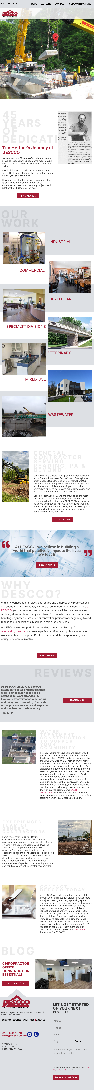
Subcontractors (80, 3)
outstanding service (13, 631)
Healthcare (61, 299)
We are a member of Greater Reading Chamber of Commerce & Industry (22, 1013)
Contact (60, 3)
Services (17, 1020)
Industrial (60, 241)
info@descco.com (14, 1035)
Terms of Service (64, 1070)
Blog (34, 3)
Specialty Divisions (26, 326)
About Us (40, 1020)
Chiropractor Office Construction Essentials (15, 969)
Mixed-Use (35, 379)
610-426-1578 (12, 1033)
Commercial (32, 270)
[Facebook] (36, 1034)
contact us (80, 929)
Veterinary (59, 353)
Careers (46, 3)
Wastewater (60, 414)
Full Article (15, 983)
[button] (2, 53)
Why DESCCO (28, 1020)
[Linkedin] (29, 1034)
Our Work (6, 1020)
